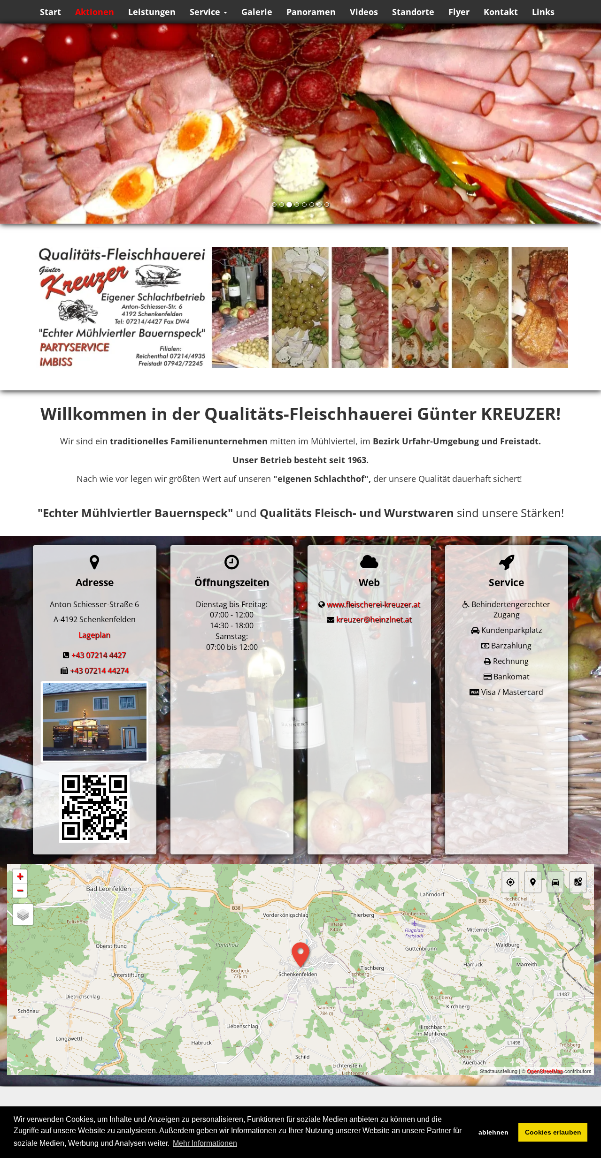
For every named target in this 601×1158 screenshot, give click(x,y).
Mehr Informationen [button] (205, 1143)
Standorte (413, 11)
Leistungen (152, 11)
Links (543, 11)
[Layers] (23, 914)
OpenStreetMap (545, 1070)
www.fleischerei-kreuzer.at (373, 604)
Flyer (459, 11)
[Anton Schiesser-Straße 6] (94, 807)
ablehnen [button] (493, 1132)
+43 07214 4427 (98, 655)
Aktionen (94, 11)
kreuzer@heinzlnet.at (374, 619)
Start (50, 11)
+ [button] (20, 876)
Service (206, 11)
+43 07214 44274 (99, 670)
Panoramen (311, 11)
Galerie (256, 11)
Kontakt (501, 11)
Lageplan (94, 635)
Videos (364, 11)
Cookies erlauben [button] (553, 1132)
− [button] (20, 890)
